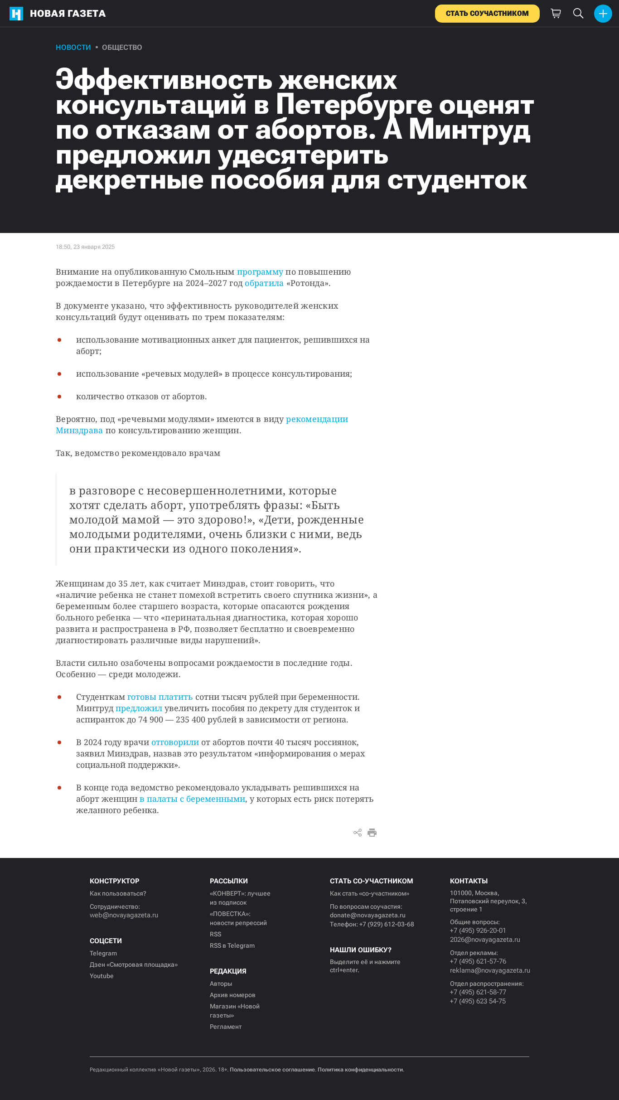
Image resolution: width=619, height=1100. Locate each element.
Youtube (102, 975)
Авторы (221, 983)
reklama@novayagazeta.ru (489, 970)
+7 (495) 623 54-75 (478, 1001)
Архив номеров (233, 994)
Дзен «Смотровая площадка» (134, 964)
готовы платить (160, 696)
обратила (264, 282)
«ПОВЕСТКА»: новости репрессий (238, 918)
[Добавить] (603, 14)
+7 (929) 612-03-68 (386, 924)
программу (260, 271)
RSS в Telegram (232, 945)
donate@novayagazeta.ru (368, 915)
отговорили (175, 742)
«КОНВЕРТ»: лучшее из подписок (240, 898)
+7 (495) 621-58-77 (478, 992)
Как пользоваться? (118, 893)
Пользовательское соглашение (272, 1069)
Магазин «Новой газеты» (235, 1011)
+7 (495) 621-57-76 (478, 961)
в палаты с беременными (192, 798)
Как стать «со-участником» (369, 893)
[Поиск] (578, 13)
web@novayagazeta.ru (124, 915)
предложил (139, 708)
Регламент (226, 1026)
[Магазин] (555, 13)
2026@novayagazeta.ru (485, 939)
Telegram (103, 953)
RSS (215, 934)
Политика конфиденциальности (360, 1069)
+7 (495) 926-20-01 (478, 930)
